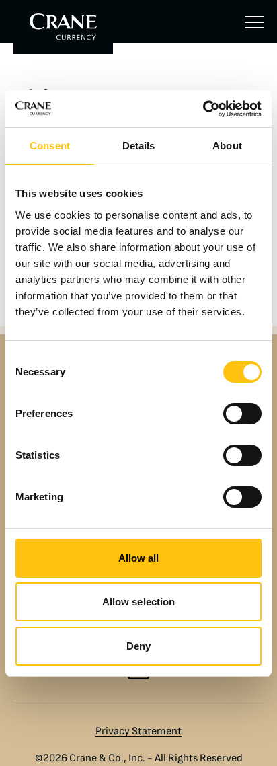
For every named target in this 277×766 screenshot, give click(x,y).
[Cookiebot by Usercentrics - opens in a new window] (203, 109)
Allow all (138, 558)
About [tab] (227, 145)
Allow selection (138, 601)
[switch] (242, 413)
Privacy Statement (138, 731)
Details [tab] (138, 145)
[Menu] (254, 21)
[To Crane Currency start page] (63, 26)
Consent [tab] (50, 145)
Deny (138, 646)
